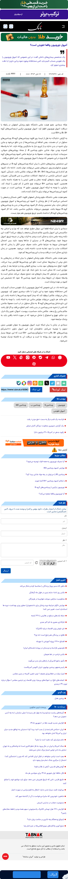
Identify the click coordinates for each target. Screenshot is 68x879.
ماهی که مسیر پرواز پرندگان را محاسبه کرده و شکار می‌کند (42, 586)
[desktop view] (11, 26)
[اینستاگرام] (29, 382)
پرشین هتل (59, 698)
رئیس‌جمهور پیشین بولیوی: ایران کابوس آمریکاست (44, 667)
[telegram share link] (52, 383)
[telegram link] (47, 357)
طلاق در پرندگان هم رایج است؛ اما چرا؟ (49, 635)
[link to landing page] (35, 26)
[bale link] (40, 357)
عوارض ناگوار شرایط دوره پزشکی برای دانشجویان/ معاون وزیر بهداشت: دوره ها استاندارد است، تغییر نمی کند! (35, 607)
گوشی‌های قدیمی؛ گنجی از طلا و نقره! (49, 766)
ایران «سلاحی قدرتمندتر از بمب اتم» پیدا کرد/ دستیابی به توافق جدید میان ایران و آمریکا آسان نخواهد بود (35, 731)
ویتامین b (49, 405)
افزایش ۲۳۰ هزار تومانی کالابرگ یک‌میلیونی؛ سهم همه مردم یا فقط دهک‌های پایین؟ (34, 811)
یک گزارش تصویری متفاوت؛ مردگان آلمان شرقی (45, 426)
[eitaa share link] (35, 383)
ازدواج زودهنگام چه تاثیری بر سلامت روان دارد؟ (45, 819)
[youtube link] (8, 357)
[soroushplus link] (34, 357)
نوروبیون (61, 405)
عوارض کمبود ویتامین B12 (54, 468)
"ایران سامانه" (28, 857)
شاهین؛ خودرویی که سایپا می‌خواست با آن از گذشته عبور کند (39, 796)
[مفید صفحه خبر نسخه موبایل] (34, 15)
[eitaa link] (21, 357)
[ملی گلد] (34, 4)
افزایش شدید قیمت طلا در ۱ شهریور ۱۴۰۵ (47, 723)
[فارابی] (34, 37)
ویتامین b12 (21, 405)
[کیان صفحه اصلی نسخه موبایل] (34, 874)
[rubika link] (60, 357)
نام (66, 516)
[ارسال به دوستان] (58, 383)
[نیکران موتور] (34, 221)
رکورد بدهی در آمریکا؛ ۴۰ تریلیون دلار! (49, 432)
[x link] (15, 357)
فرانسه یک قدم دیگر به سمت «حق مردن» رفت (45, 419)
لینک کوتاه (60, 389)
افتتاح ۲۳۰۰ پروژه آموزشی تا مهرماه (50, 641)
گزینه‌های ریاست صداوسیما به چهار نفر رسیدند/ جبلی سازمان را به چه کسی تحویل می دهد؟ (35, 714)
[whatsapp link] (53, 357)
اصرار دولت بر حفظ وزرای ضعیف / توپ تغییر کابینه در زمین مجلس (39, 673)
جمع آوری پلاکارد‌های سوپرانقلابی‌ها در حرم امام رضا (44, 826)
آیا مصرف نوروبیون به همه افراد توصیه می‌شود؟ (45, 461)
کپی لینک (36, 389)
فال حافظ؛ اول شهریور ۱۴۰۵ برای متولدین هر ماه (44, 773)
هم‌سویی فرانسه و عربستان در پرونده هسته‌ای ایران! (44, 648)
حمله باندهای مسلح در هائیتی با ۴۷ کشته (48, 615)
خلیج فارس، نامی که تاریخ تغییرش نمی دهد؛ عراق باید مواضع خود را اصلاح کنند (35, 781)
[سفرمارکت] (34, 443)
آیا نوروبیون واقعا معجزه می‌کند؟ (52, 494)
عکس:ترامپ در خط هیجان (54, 654)
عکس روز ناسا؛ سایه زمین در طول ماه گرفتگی (47, 592)
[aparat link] (34, 364)
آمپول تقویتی (59, 411)
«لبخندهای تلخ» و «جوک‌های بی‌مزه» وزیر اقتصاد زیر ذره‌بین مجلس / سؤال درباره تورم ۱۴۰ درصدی (34, 682)
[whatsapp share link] (40, 383)
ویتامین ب (35, 405)
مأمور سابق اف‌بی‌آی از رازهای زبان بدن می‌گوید (46, 661)
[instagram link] (28, 357)
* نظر (65, 540)
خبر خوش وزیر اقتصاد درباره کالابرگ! (50, 628)
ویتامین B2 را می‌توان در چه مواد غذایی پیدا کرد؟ (45, 474)
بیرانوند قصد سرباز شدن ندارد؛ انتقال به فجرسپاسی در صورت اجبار (37, 790)
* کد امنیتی (62, 561)
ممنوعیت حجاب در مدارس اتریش (50, 802)
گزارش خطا (62, 450)
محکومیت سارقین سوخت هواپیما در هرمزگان (47, 599)
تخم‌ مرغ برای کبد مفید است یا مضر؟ (49, 739)
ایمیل (64, 528)
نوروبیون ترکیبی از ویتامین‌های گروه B (50, 487)
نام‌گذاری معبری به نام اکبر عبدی (52, 622)
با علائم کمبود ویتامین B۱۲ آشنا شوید (50, 481)
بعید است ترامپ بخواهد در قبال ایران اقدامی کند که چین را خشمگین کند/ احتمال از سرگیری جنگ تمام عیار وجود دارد (35, 758)
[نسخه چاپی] (63, 383)
